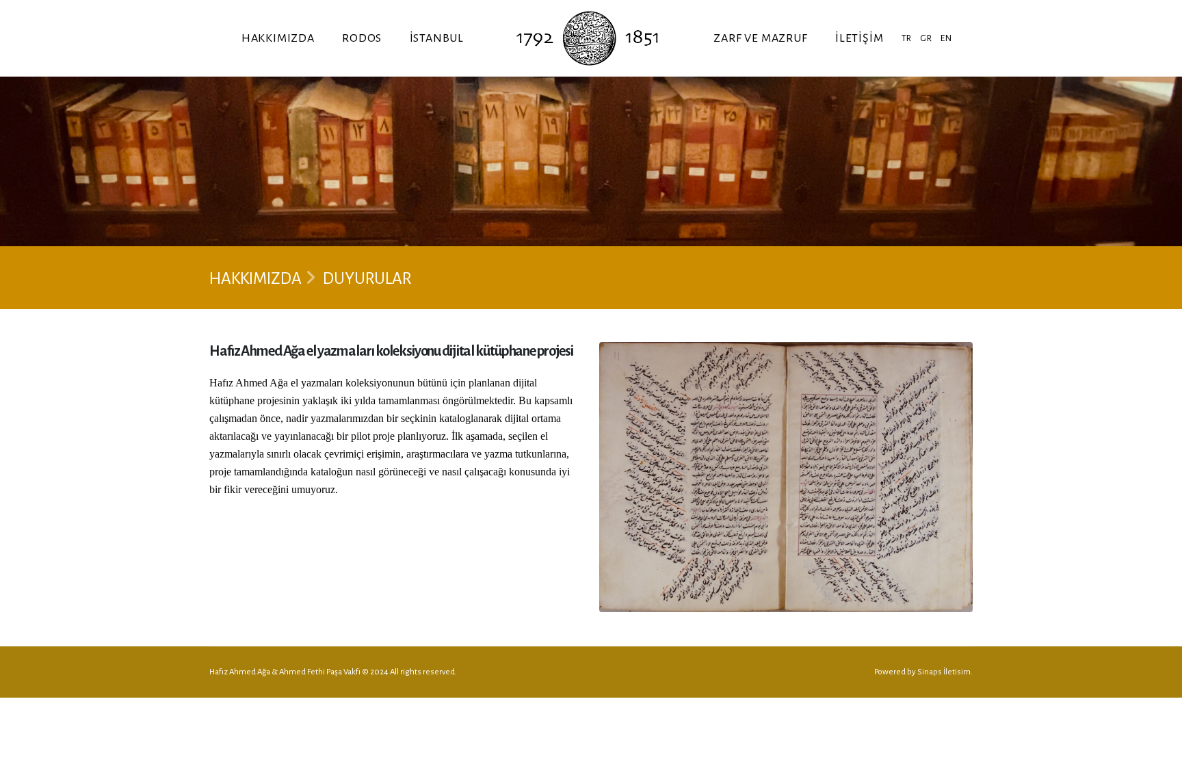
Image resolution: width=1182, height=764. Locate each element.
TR (907, 38)
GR (926, 38)
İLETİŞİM (859, 38)
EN (946, 38)
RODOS (362, 38)
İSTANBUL (437, 38)
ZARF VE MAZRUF (760, 38)
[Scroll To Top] (1158, 748)
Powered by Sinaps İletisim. (923, 672)
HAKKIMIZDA (278, 38)
